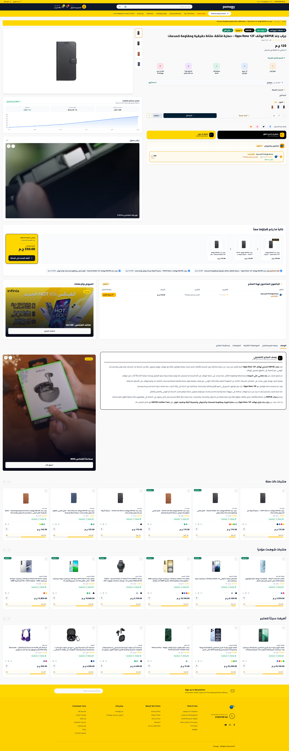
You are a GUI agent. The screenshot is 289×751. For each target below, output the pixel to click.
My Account (82, 711)
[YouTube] (225, 725)
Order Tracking (81, 715)
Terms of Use (155, 718)
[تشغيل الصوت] (8, 146)
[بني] (272, 107)
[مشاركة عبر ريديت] (250, 126)
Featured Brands (175, 13)
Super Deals (201, 13)
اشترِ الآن (190, 115)
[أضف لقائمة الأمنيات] (283, 491)
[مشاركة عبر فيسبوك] (269, 126)
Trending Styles (161, 13)
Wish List (83, 718)
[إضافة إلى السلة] (244, 529)
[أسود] (284, 107)
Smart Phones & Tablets (189, 718)
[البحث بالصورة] (125, 7)
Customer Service (80, 722)
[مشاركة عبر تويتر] (263, 126)
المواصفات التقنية (252, 345)
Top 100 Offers (189, 13)
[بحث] (120, 7)
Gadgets (195, 729)
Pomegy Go (119, 711)
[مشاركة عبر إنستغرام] (257, 126)
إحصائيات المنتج (223, 345)
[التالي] (4, 481)
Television (149, 13)
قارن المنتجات (82, 725)
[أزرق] (278, 107)
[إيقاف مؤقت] (13, 146)
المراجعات (236, 345)
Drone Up (140, 13)
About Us (157, 722)
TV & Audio (194, 725)
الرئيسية (284, 21)
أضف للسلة (244, 115)
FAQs (84, 729)
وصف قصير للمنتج (269, 345)
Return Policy (155, 715)
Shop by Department (218, 13)
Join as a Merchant (154, 725)
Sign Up (60, 690)
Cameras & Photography (189, 715)
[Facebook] (234, 725)
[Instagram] (229, 725)
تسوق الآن (49, 464)
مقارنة (157, 115)
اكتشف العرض (49, 331)
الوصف (283, 345)
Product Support (80, 733)
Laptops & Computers (190, 711)
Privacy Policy (155, 711)
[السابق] (9, 481)
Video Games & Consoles (189, 722)
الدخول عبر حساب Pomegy (114, 715)
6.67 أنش (282, 95)
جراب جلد (277, 21)
